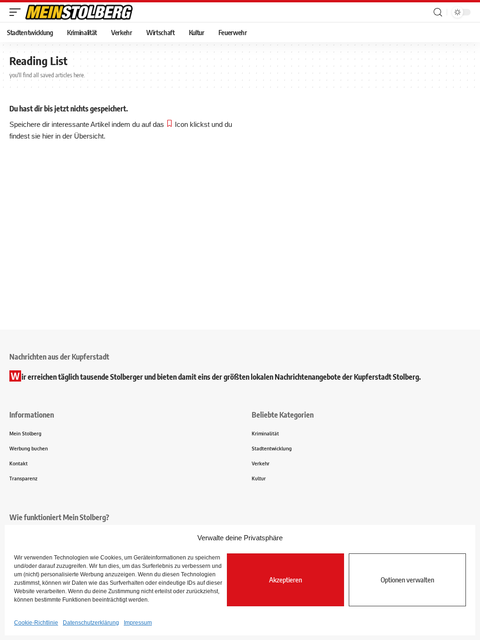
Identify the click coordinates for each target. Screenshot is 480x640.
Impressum (138, 622)
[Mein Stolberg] (79, 12)
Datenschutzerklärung (91, 622)
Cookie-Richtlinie (36, 622)
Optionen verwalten (407, 579)
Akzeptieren (285, 579)
